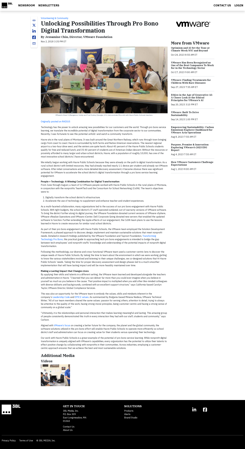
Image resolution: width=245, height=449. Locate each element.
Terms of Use (26, 440)
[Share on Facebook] (34, 37)
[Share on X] (34, 25)
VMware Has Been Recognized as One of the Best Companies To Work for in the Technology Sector (192, 65)
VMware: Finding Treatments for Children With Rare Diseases (191, 81)
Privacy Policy (9, 440)
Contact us (222, 5)
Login (238, 5)
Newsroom (26, 5)
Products (128, 410)
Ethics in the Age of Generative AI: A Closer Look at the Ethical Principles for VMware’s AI (192, 97)
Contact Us (68, 426)
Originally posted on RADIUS (55, 121)
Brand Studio (130, 417)
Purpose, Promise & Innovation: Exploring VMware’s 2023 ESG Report (190, 147)
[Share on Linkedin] (34, 31)
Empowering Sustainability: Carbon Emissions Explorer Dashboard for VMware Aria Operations (192, 130)
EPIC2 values (82, 297)
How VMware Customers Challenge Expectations (192, 163)
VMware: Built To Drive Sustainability (185, 113)
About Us (68, 430)
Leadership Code (61, 297)
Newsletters (48, 5)
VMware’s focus (62, 325)
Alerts (127, 414)
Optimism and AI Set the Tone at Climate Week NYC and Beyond (190, 49)
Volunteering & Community (54, 18)
